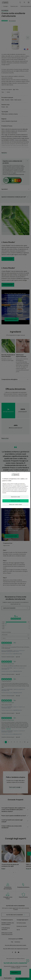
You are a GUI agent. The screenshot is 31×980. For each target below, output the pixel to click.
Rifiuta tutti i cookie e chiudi (15, 504)
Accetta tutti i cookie (15, 500)
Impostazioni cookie (15, 496)
